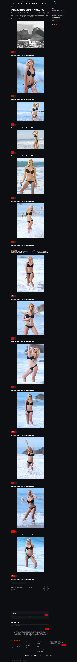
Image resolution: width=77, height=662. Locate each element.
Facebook (29, 641)
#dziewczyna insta (61, 15)
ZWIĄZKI (33, 3)
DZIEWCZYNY (38, 3)
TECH (29, 3)
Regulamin (27, 616)
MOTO (22, 3)
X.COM (28, 647)
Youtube (29, 645)
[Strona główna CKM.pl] (15, 1)
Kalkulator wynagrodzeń (41, 651)
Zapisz (46, 615)
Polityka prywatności (40, 649)
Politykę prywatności (33, 616)
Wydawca (38, 646)
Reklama (38, 643)
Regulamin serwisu (40, 648)
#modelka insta (54, 12)
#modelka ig (62, 10)
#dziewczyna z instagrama (56, 17)
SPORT (26, 3)
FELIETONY (18, 3)
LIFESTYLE (13, 3)
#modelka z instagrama (55, 10)
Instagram (29, 643)
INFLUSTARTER (44, 3)
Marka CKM (39, 641)
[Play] (62, 3)
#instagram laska (54, 20)
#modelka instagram (61, 12)
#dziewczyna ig (54, 15)
